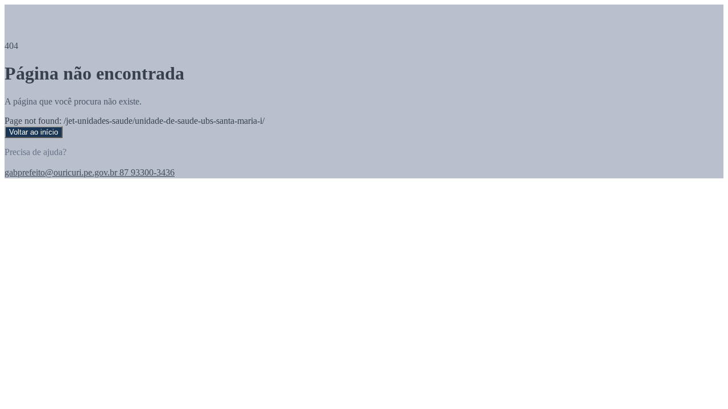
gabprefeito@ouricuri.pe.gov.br (61, 172)
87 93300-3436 (146, 172)
